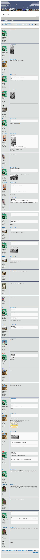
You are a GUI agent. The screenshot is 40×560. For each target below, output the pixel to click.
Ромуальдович (3, 227)
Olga (2, 44)
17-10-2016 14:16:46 (14, 256)
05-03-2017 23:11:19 (14, 484)
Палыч (2, 59)
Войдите (5, 23)
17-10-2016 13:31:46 (14, 182)
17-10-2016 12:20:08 (14, 133)
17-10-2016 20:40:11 (14, 307)
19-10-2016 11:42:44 (14, 469)
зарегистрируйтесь (9, 23)
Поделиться (11, 59)
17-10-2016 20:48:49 (14, 324)
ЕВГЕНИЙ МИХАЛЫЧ (4, 484)
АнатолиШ (3, 282)
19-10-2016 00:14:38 (14, 431)
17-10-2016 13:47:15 (14, 197)
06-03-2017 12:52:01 (14, 527)
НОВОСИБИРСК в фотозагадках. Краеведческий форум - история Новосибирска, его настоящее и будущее (14, 24)
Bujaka (2, 338)
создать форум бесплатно (35, 552)
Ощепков (3, 197)
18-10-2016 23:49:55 (14, 413)
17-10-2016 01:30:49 (14, 59)
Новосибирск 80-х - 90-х (30, 24)
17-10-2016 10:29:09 (14, 74)
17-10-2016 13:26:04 (14, 167)
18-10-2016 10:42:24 (14, 398)
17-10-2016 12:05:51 (14, 118)
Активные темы (3, 21)
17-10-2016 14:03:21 (14, 227)
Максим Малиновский (4, 133)
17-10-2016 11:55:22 (14, 89)
